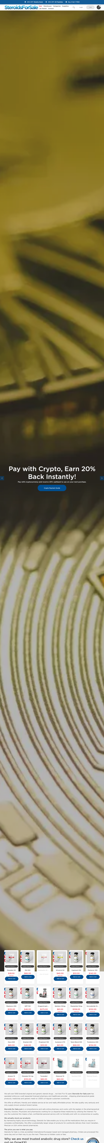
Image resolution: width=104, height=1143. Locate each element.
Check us (77, 1139)
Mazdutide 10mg (76, 1006)
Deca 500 (11, 1042)
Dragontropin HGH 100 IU (47, 1006)
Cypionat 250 (76, 970)
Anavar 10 (11, 1076)
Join (90, 7)
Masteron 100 (92, 970)
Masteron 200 (11, 1006)
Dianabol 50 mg (27, 1076)
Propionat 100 (44, 1042)
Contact (51, 8)
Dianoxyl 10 (60, 1076)
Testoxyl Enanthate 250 (95, 1076)
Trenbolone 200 (92, 1042)
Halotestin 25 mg (44, 970)
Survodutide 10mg (93, 1006)
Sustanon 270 (60, 1042)
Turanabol (43, 1076)
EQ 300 (27, 970)
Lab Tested (43, 8)
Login (81, 7)
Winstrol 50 (60, 970)
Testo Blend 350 (76, 1042)
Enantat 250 (27, 1042)
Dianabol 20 (11, 970)
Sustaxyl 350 (76, 1076)
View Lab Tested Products (52, 488)
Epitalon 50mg (60, 1006)
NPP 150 (28, 1006)
